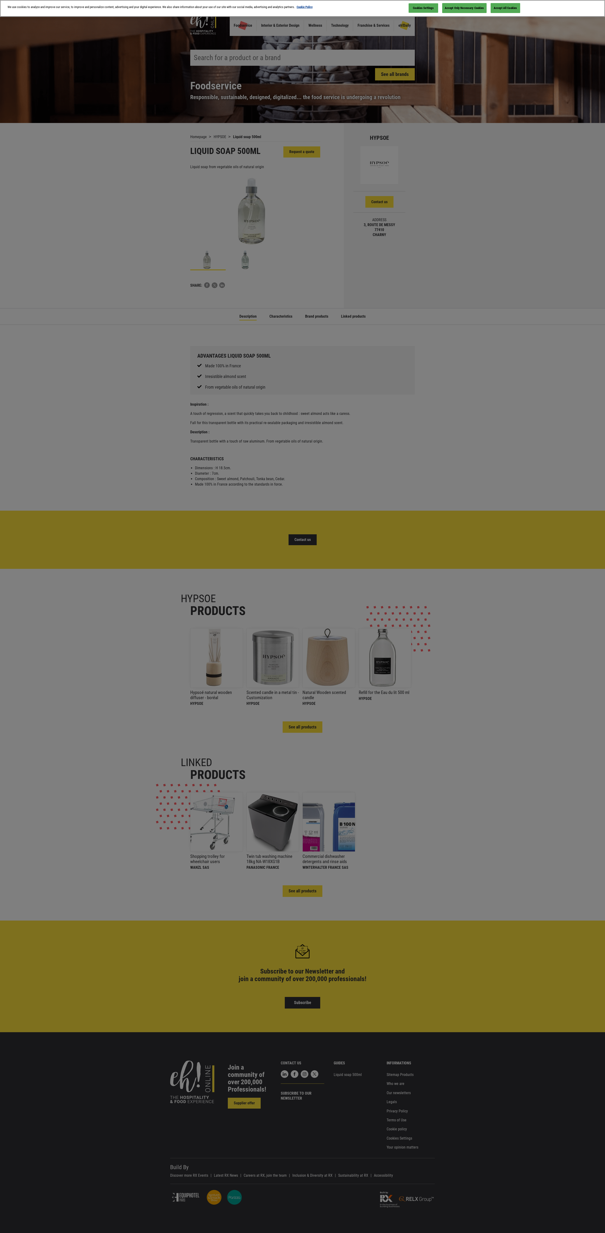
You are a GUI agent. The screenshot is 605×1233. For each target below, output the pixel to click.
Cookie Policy (305, 7)
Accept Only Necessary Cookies (464, 8)
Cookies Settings (423, 8)
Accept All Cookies (505, 8)
